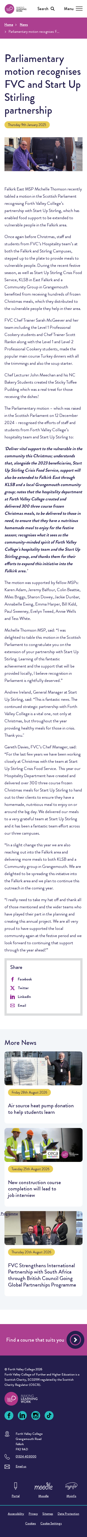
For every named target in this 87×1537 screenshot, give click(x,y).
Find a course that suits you (35, 1340)
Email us (21, 1466)
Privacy (33, 1513)
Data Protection (68, 1513)
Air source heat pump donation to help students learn (43, 1087)
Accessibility (16, 1513)
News (24, 24)
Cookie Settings (51, 1523)
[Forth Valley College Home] (15, 9)
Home (8, 24)
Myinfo (71, 1496)
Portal (16, 1496)
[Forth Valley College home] (25, 1399)
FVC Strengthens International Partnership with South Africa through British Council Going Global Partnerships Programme (11, 1213)
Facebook (25, 979)
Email (22, 1005)
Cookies (30, 1523)
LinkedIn (24, 996)
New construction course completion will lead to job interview (43, 1167)
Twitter (23, 988)
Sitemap (47, 1513)
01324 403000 (26, 1456)
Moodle (43, 1496)
